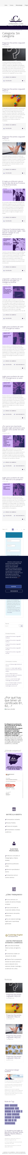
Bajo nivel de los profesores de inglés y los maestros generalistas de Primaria (14, 675)
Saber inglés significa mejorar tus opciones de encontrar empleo (14, 669)
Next (24, 529)
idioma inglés (17, 1117)
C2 (5, 1114)
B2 (14, 1111)
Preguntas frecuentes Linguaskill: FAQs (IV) (13, 137)
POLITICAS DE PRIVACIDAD (20, 1153)
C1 (21, 1111)
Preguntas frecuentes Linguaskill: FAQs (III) (13, 1057)
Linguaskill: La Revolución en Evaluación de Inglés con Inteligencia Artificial (12, 280)
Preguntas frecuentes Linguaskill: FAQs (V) (13, 90)
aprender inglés (8, 1111)
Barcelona (18, 1111)
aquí (18, 577)
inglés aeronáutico (20, 364)
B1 (12, 1111)
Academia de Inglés (13, 1105)
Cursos (11, 5)
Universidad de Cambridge (10, 1123)
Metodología (19, 5)
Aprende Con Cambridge (10, 77)
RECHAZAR (13, 591)
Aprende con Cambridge (9, 1108)
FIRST (13, 1117)
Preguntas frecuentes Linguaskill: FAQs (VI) (13, 44)
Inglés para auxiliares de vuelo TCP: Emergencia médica (12, 327)
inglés (6, 1120)
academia (7, 1105)
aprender (17, 1108)
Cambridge (9, 1114)
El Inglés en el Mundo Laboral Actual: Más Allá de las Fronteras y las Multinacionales (13, 183)
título (15, 1120)
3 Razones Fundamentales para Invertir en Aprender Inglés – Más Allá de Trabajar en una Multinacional (13, 231)
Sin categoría (8, 80)
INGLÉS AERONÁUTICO (20, 465)
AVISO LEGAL (11, 1153)
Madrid (9, 1120)
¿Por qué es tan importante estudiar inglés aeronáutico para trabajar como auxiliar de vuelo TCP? (13, 428)
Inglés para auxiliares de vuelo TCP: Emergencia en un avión (12, 377)
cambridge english (15, 1114)
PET (12, 1120)
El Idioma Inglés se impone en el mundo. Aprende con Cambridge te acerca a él (14, 684)
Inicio (6, 5)
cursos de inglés (8, 1117)
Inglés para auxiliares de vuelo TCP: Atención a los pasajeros (12, 478)
